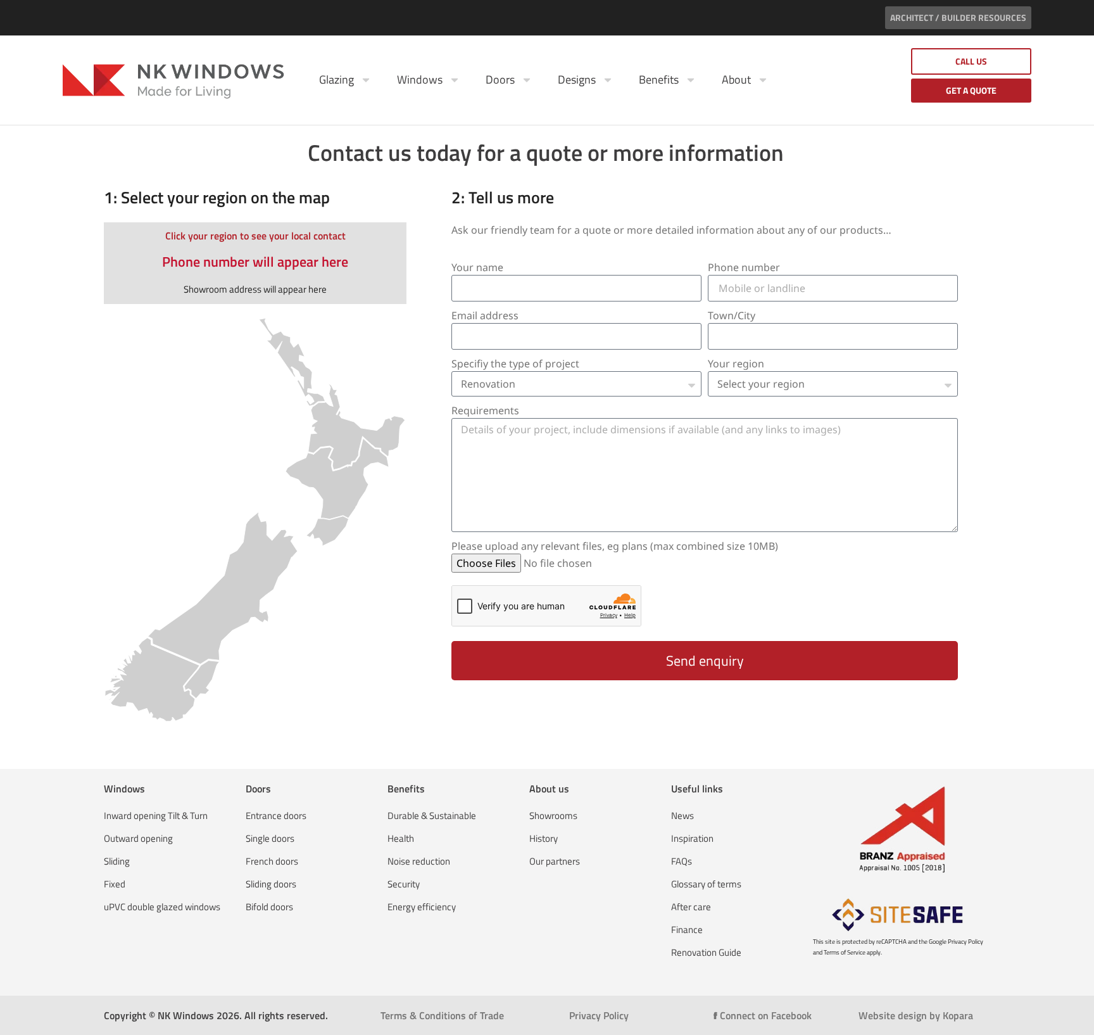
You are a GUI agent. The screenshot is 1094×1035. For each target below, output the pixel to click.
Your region (736, 364)
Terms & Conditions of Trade (442, 1015)
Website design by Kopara (915, 1015)
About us (549, 788)
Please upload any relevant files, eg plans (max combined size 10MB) (614, 546)
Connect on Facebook (763, 1015)
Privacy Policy (599, 1015)
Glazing (336, 79)
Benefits (659, 79)
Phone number (744, 267)
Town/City (731, 315)
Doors (500, 79)
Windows (420, 79)
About (736, 79)
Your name (477, 267)
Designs (577, 79)
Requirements (485, 410)
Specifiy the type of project (515, 364)
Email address (485, 315)
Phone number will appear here (255, 261)
